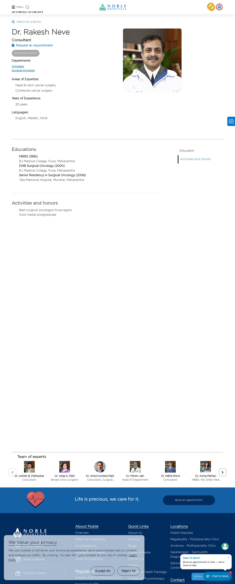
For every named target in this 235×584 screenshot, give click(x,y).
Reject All (128, 570)
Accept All (102, 570)
